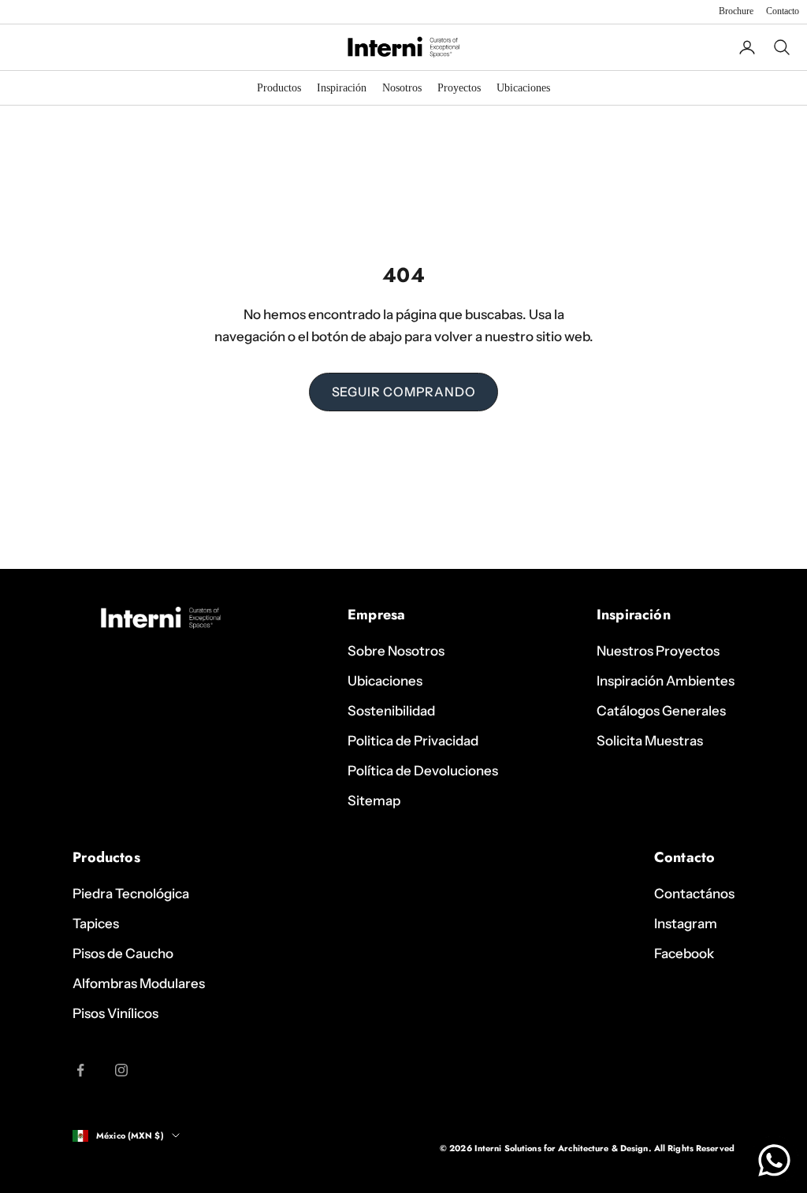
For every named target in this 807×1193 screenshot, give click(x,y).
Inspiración (341, 88)
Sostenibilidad (391, 711)
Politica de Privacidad (413, 741)
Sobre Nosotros (396, 651)
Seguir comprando (404, 392)
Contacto (782, 11)
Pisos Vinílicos (115, 1013)
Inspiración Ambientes (665, 681)
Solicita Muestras (650, 741)
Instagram (685, 923)
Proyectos (459, 88)
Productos (279, 88)
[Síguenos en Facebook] (80, 1070)
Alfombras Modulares (139, 983)
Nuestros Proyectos (658, 651)
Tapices (96, 923)
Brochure (736, 11)
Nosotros (402, 88)
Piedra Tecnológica (131, 893)
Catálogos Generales (661, 711)
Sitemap (374, 800)
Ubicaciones (523, 88)
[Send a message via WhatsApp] (774, 1160)
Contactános (694, 893)
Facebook (684, 953)
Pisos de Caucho (123, 953)
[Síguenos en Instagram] (121, 1070)
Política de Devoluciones (423, 771)
